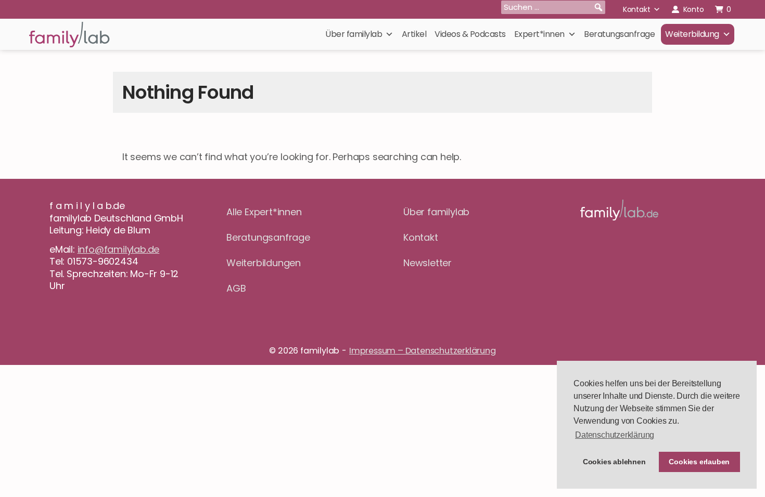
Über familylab (353, 34)
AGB (236, 288)
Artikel (414, 34)
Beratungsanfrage (619, 34)
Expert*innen (539, 34)
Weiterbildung (692, 34)
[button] (598, 7)
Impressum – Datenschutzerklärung (422, 351)
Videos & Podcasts (470, 34)
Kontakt (637, 9)
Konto (693, 9)
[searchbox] (553, 7)
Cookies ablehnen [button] (614, 461)
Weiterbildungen (263, 262)
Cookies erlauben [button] (699, 461)
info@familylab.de (119, 249)
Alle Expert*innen (264, 211)
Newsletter (427, 262)
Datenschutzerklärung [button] (614, 434)
